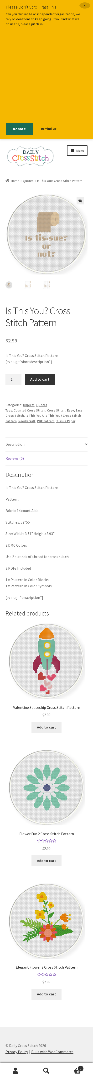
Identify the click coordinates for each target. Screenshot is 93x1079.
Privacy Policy (16, 1051)
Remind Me (49, 129)
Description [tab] (15, 444)
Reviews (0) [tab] (14, 458)
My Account (15, 1071)
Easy (70, 410)
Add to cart (39, 379)
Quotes (28, 181)
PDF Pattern (46, 421)
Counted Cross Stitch (29, 410)
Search (46, 1071)
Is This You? (34, 415)
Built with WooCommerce (52, 1051)
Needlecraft (26, 421)
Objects (29, 405)
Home (15, 181)
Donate (19, 128)
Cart (71, 1066)
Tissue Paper (65, 421)
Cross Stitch (56, 410)
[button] (80, 200)
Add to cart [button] (46, 727)
